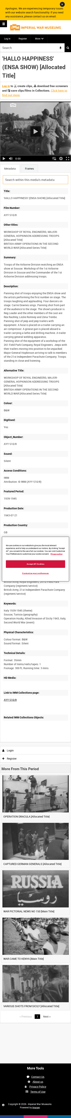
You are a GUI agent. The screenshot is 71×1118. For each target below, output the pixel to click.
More (37, 38)
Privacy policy (56, 554)
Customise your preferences (35, 573)
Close (62, 4)
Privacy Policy (37, 1086)
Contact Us (37, 1077)
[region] (35, 559)
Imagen (36, 1107)
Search (68, 47)
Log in (7, 38)
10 (26, 741)
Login (10, 750)
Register (23, 38)
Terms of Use (37, 1091)
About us (38, 1081)
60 (47, 741)
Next (47, 1016)
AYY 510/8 (10, 700)
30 (37, 741)
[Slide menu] (3, 23)
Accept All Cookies (35, 564)
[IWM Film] (35, 27)
